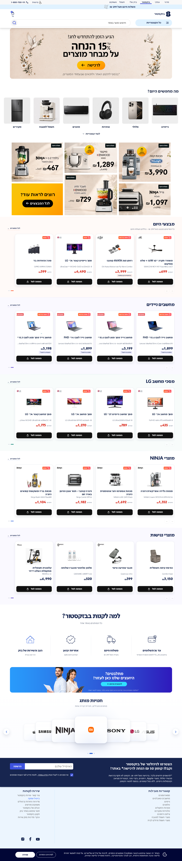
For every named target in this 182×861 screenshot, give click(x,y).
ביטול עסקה (34, 798)
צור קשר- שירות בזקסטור (28, 795)
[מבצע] (91, 53)
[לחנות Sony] (116, 730)
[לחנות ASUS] (148, 732)
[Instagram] (22, 839)
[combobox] (70, 22)
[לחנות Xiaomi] (91, 729)
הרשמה (17, 766)
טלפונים (166, 804)
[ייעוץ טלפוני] (91, 679)
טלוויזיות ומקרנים (162, 810)
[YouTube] (38, 839)
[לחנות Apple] (34, 732)
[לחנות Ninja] (65, 730)
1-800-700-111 (18, 2)
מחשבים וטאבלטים (161, 798)
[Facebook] (30, 839)
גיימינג (167, 801)
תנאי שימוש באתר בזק (30, 810)
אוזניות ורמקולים (162, 807)
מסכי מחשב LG (160, 381)
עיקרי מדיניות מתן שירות (29, 817)
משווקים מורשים (32, 804)
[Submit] (14, 23)
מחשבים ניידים (160, 304)
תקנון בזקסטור (33, 813)
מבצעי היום (163, 224)
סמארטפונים (164, 795)
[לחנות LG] (134, 731)
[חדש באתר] (91, 179)
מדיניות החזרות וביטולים (29, 801)
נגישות (35, 2)
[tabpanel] (91, 56)
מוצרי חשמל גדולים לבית (159, 820)
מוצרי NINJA (162, 458)
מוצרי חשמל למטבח (161, 817)
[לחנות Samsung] (47, 731)
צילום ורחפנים (163, 813)
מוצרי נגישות (162, 535)
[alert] (113, 2)
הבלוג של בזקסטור (31, 807)
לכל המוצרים (15, 228)
